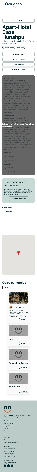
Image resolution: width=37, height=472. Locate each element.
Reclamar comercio (18, 199)
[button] (18, 252)
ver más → (24, 319)
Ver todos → (7, 287)
